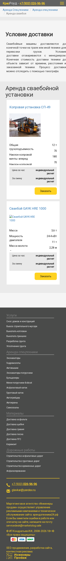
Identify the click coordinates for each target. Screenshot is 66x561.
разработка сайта (41, 547)
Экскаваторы (13, 358)
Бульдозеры (12, 378)
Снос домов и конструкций (20, 321)
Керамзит (11, 444)
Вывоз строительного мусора (21, 326)
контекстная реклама (19, 551)
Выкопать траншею (16, 336)
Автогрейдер (13, 397)
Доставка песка (14, 434)
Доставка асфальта (16, 419)
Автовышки (12, 368)
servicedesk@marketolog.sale (23, 525)
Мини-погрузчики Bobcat (19, 382)
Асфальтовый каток (16, 387)
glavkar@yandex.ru (24, 490)
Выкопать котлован (16, 331)
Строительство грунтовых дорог (23, 461)
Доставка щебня (15, 424)
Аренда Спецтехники (15, 9)
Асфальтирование (15, 471)
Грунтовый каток (14, 393)
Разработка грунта (15, 341)
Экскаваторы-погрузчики (19, 373)
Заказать (45, 191)
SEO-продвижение (17, 547)
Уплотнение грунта (16, 346)
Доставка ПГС (13, 439)
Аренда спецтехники (45, 9)
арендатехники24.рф (45, 514)
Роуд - (24, 3)
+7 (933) (24, 484)
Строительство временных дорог (23, 466)
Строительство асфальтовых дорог (24, 456)
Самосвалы (12, 407)
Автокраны (12, 402)
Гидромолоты (13, 363)
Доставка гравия (15, 429)
